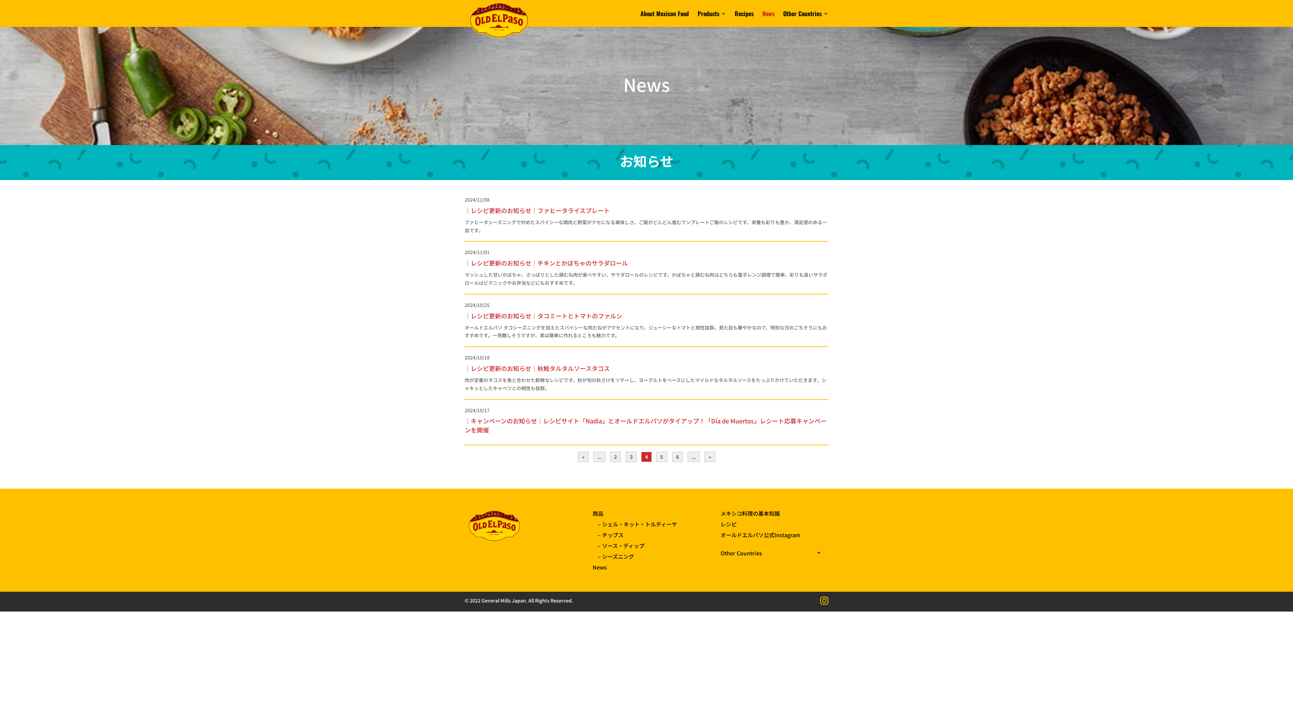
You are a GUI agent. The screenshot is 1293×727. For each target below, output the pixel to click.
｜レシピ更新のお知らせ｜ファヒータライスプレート (537, 210)
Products (708, 14)
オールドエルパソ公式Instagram (760, 535)
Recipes (744, 14)
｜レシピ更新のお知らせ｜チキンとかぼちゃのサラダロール (546, 262)
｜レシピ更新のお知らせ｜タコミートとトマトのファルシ (543, 315)
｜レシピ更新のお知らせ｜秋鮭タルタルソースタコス (537, 368)
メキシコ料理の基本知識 (750, 513)
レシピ (729, 524)
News (768, 14)
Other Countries (802, 14)
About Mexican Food (664, 14)
